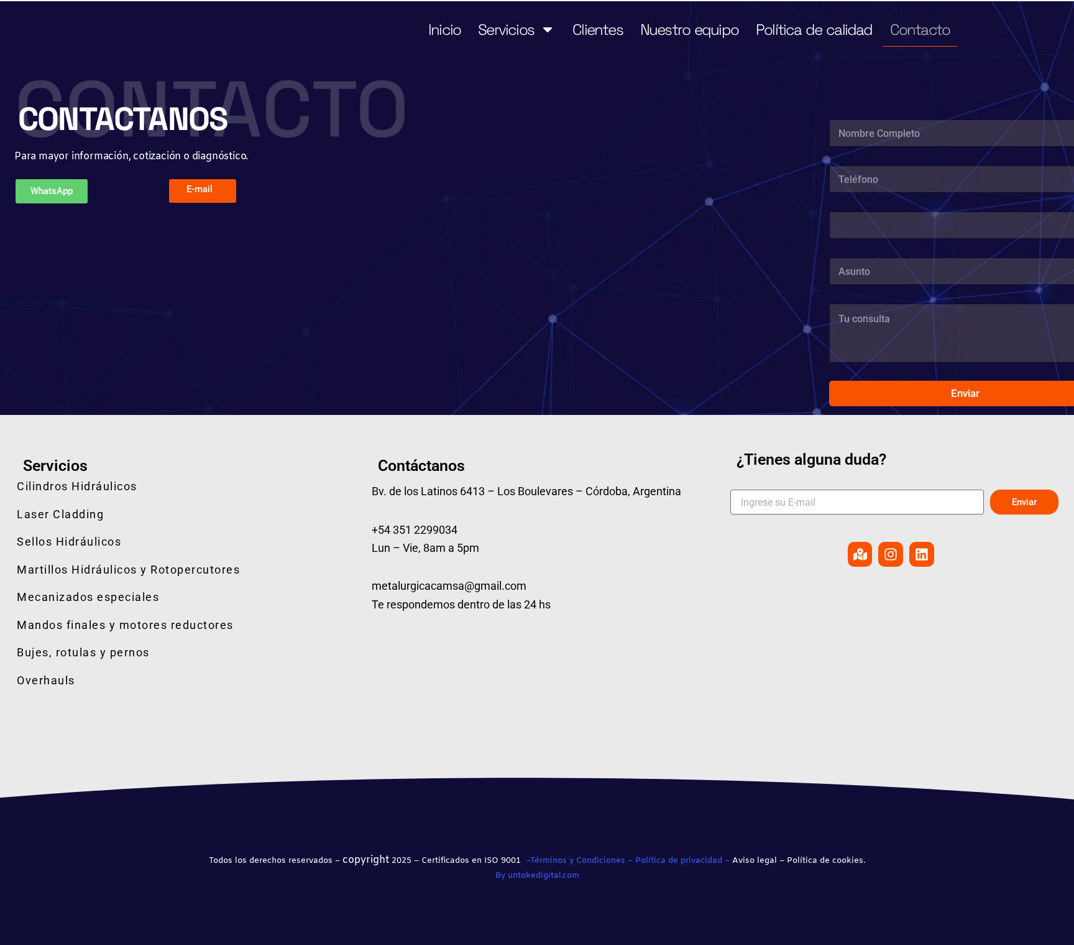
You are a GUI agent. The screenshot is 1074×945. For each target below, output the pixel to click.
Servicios (506, 29)
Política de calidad (814, 29)
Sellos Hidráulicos (69, 541)
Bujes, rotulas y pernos (83, 652)
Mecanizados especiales (88, 596)
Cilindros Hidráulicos (77, 486)
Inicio (444, 29)
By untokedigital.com (537, 875)
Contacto (920, 29)
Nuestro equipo (689, 29)
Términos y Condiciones (577, 860)
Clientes (597, 29)
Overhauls (46, 680)
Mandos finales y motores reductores (125, 624)
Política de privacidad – (682, 860)
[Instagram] (890, 554)
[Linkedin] (921, 554)
